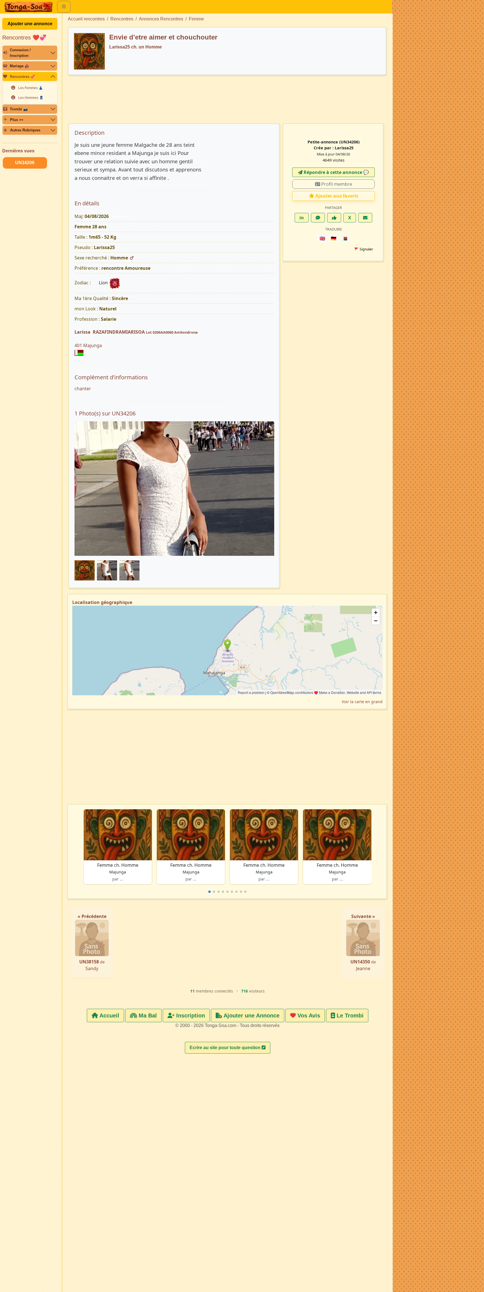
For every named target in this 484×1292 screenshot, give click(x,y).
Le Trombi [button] (349, 1015)
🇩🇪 (333, 238)
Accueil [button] (108, 1015)
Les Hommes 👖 (30, 98)
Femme (196, 19)
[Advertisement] (227, 102)
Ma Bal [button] (147, 1015)
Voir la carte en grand (362, 701)
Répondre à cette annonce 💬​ (335, 172)
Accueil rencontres (86, 19)
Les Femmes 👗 (30, 88)
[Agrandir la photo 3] (174, 496)
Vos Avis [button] (308, 1015)
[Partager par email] (365, 217)
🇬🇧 (322, 238)
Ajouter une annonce (30, 23)
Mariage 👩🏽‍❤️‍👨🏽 (19, 66)
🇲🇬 (344, 238)
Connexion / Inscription (20, 52)
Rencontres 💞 (22, 77)
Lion (104, 283)
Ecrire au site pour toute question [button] (226, 1047)
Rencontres (121, 19)
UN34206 (24, 162)
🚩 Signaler (363, 249)
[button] (209, 892)
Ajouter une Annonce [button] (251, 1015)
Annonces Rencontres (161, 19)
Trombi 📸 (19, 109)
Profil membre (336, 184)
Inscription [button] (189, 1015)
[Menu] (64, 7)
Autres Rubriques (25, 130)
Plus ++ (17, 120)
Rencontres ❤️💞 (24, 37)
